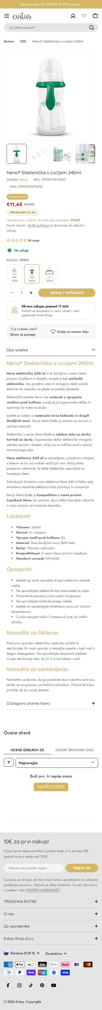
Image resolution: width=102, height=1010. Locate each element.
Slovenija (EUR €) (22, 953)
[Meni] (6, 16)
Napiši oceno (51, 787)
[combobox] (51, 27)
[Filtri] (9, 762)
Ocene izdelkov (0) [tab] (27, 750)
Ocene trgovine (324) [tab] (75, 750)
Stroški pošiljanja (38, 225)
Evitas (20, 1001)
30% (23, 41)
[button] (17, 240)
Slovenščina (53, 953)
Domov (9, 41)
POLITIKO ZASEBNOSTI (43, 890)
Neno (23, 179)
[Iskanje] (91, 27)
